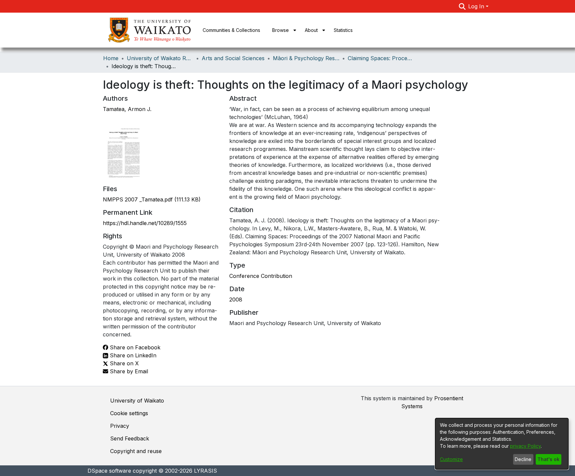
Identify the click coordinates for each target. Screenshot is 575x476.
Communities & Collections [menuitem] (231, 30)
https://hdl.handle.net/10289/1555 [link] (145, 223)
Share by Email (128, 371)
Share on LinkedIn (132, 355)
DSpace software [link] (109, 470)
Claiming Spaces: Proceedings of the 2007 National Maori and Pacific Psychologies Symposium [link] (381, 58)
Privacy (119, 425)
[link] (152, 199)
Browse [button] (280, 30)
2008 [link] (235, 299)
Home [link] (110, 58)
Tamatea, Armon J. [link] (127, 109)
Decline (523, 459)
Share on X (123, 363)
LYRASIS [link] (205, 470)
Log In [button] (477, 6)
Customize (451, 459)
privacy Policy (525, 446)
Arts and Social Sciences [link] (233, 58)
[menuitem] (282, 30)
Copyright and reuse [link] (136, 451)
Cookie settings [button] (129, 413)
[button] (462, 6)
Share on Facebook (134, 347)
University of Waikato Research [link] (160, 58)
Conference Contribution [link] (260, 276)
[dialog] (501, 443)
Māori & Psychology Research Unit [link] (306, 58)
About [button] (311, 30)
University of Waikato (137, 400)
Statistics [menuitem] (343, 30)
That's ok (548, 459)
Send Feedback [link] (129, 438)
